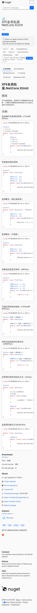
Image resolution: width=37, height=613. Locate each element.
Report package (10, 505)
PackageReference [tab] (21, 49)
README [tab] (8, 69)
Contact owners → (8, 513)
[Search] (32, 7)
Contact (5, 552)
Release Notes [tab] (20, 77)
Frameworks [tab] (19, 69)
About (18, 600)
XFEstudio (10, 518)
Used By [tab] (22, 73)
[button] (29, 58)
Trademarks (15, 605)
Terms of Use (27, 600)
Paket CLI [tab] (11, 52)
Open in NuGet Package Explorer (16, 497)
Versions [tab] (8, 77)
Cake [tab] (16, 55)
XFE (4, 525)
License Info (8, 489)
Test (9, 525)
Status (5, 561)
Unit (22, 525)
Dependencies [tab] (10, 73)
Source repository (11, 485)
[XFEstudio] (3, 518)
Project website (10, 481)
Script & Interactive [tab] (22, 52)
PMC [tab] (12, 49)
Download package (11, 493)
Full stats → (5, 457)
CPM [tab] (4, 52)
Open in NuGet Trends (12, 501)
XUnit (16, 525)
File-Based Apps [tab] (7, 55)
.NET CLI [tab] (5, 49)
